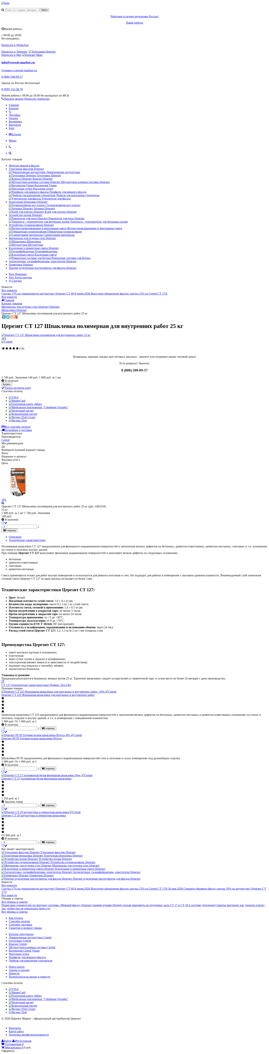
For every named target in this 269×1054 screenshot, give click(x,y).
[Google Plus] (16, 317)
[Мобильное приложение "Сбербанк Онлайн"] (38, 407)
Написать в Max (11, 54)
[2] (6, 348)
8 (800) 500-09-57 (12, 76)
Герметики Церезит (21, 264)
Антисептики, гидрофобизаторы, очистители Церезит (42, 261)
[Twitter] (8, 317)
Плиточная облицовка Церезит (28, 201)
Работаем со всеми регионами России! (135, 16)
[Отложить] (4, 731)
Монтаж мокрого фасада (24, 165)
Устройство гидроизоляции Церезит (31, 225)
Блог (12, 128)
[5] (17, 348)
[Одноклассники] (12, 317)
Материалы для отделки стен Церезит (32, 238)
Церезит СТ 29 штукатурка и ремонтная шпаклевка (33, 815)
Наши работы (134, 22)
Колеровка (15, 121)
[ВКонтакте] (3, 317)
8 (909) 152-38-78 (12, 89)
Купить (7, 384)
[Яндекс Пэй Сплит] (22, 417)
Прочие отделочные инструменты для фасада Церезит (42, 267)
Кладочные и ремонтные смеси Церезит (34, 248)
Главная (14, 105)
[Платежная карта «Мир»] (25, 404)
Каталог (14, 108)
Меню (12, 140)
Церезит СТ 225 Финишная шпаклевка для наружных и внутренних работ (48, 694)
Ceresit (5, 440)
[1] (3, 348)
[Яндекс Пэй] (18, 420)
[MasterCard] (17, 400)
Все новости (9, 290)
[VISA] (14, 397)
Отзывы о (7, 70)
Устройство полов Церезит (25, 215)
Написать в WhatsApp (15, 45)
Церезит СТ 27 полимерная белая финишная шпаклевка (36, 778)
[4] (13, 348)
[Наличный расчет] (21, 410)
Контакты (15, 124)
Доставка (14, 114)
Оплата (13, 118)
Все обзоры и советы (14, 901)
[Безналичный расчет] (23, 413)
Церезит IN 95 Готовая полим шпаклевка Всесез (31, 738)
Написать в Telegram (14, 51)
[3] (10, 348)
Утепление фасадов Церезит (26, 168)
